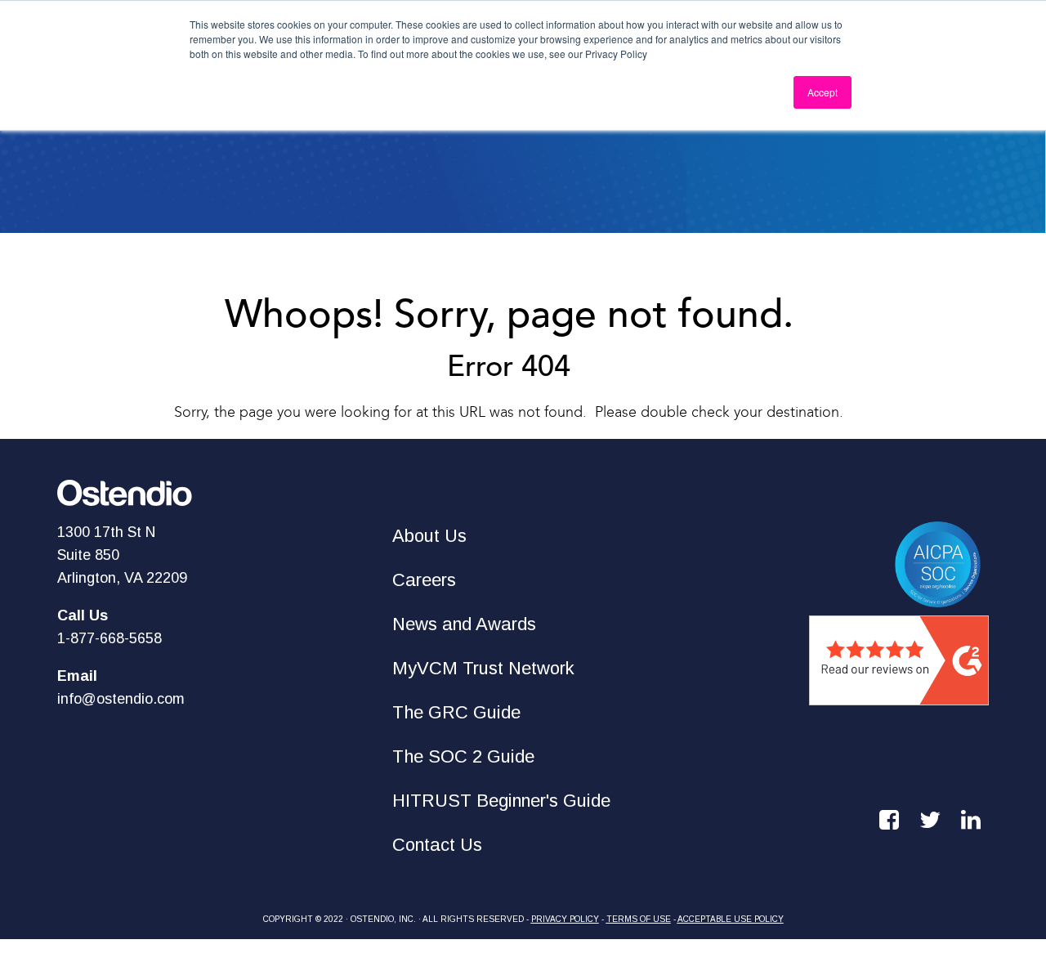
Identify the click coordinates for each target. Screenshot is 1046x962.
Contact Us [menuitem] (437, 844)
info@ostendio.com (121, 699)
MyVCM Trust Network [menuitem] (483, 668)
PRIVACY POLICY (565, 919)
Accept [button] (822, 92)
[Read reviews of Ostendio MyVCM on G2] (899, 694)
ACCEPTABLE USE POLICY (730, 919)
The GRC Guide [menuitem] (456, 712)
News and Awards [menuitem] (464, 624)
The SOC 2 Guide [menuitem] (463, 756)
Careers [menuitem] (424, 580)
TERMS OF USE (638, 919)
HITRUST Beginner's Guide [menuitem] (501, 800)
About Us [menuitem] (429, 536)
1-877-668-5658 (109, 638)
